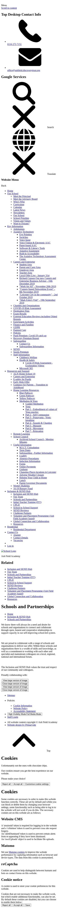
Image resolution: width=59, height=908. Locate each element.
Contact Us (24, 343)
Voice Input (24, 240)
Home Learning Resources (26, 390)
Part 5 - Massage (33, 425)
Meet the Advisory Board (25, 199)
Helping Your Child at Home (33, 477)
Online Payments (27, 466)
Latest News (19, 210)
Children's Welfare (28, 357)
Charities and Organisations (26, 305)
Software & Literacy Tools (32, 248)
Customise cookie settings (37, 784)
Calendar (17, 207)
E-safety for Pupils (22, 379)
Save (27, 905)
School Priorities (21, 218)
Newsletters (19, 212)
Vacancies (18, 540)
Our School (12, 193)
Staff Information (21, 354)
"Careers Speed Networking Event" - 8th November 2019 (37, 290)
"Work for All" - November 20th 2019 (37, 286)
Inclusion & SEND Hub (18, 491)
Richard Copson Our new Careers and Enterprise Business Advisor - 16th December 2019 (37, 281)
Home (10, 191)
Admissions (19, 229)
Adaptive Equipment (29, 251)
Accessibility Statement (24, 711)
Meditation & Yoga (28, 401)
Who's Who (19, 201)
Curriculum (18, 204)
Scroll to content (9, 8)
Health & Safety (27, 360)
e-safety (23, 455)
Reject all (6, 784)
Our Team (18, 496)
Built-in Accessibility (29, 253)
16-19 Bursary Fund (23, 488)
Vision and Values (22, 221)
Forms (22, 464)
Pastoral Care (19, 330)
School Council (20, 436)
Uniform (23, 469)
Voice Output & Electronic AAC (35, 242)
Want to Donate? (21, 223)
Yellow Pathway (27, 398)
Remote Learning (21, 434)
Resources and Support (18, 371)
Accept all (18, 784)
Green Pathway (26, 395)
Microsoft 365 (26, 368)
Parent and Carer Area (30, 267)
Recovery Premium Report (26, 338)
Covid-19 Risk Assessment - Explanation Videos (38, 364)
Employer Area (26, 270)
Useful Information (22, 445)
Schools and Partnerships (25, 499)
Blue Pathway (26, 393)
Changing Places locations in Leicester (37, 472)
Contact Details (20, 537)
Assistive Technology (23, 231)
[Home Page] (8, 551)
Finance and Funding (23, 324)
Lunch (22, 480)
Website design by (21, 725)
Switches (23, 237)
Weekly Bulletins (21, 485)
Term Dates (24, 450)
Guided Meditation (34, 404)
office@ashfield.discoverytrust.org (23, 70)
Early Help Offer (21, 382)
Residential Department (24, 529)
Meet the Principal (22, 196)
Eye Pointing (25, 234)
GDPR (16, 327)
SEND (16, 349)
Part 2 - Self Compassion (37, 414)
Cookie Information (22, 705)
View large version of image (15, 680)
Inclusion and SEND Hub (25, 494)
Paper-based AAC (28, 245)
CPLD (16, 505)
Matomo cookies (17, 852)
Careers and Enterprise (24, 262)
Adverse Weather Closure (31, 475)
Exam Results (19, 313)
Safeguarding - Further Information (36, 453)
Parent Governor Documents (33, 483)
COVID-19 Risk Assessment (27, 308)
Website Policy (20, 708)
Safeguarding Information (31, 346)
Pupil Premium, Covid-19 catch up (29, 335)
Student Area (25, 264)
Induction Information (29, 461)
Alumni (17, 535)
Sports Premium (21, 352)
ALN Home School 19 (24, 374)
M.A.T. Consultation (29, 447)
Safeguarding (19, 341)
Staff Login (12, 717)
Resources (18, 524)
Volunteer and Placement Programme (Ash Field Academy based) (33, 517)
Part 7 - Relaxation (34, 431)
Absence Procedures (29, 458)
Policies (17, 333)
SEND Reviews (21, 510)
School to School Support (25, 507)
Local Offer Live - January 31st (34, 275)
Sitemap (11, 695)
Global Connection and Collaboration (31, 521)
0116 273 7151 (14, 44)
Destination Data (21, 311)
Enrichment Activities (23, 322)
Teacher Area (25, 272)
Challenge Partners (22, 513)
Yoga (27, 406)
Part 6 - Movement (34, 428)
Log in (10, 546)
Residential (12, 526)
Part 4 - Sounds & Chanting (38, 423)
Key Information (15, 226)
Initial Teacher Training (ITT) (27, 502)
